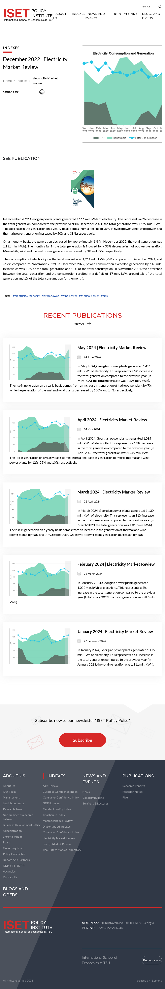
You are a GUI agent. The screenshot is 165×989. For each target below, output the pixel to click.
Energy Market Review (57, 844)
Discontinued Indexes (57, 826)
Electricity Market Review (45, 80)
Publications (125, 14)
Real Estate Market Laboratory (62, 849)
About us (9, 785)
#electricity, (20, 295)
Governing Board (13, 848)
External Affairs (13, 836)
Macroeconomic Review (58, 820)
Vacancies (9, 871)
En (144, 6)
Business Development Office (22, 825)
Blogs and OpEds (151, 16)
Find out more (152, 960)
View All (79, 323)
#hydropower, (50, 295)
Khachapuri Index (54, 815)
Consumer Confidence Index (61, 797)
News (86, 791)
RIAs (125, 797)
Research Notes (132, 791)
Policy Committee (14, 854)
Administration (12, 830)
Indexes (78, 14)
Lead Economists (13, 803)
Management (11, 797)
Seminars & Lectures (95, 803)
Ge (149, 6)
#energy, (34, 295)
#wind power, (69, 295)
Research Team (13, 809)
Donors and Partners (16, 859)
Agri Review (50, 785)
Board (6, 842)
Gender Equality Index (57, 809)
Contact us (10, 877)
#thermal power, (89, 295)
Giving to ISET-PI (14, 865)
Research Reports (133, 785)
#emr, (104, 295)
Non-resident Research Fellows (18, 817)
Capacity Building (93, 797)
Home (7, 80)
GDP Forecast (52, 803)
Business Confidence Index (60, 791)
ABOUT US (14, 775)
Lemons (157, 980)
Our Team (9, 791)
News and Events (94, 778)
